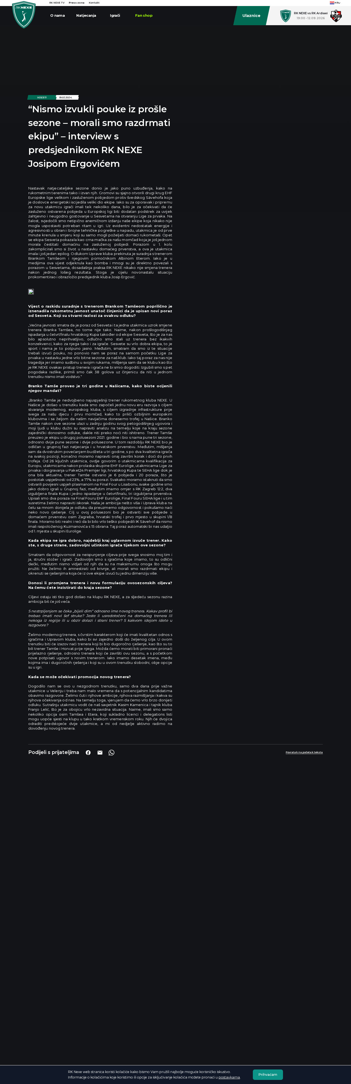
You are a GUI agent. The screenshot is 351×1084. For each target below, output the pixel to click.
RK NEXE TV (56, 2)
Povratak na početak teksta (304, 752)
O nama (57, 15)
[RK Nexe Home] (24, 15)
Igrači (115, 15)
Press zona (76, 2)
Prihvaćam (268, 1074)
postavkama (229, 1077)
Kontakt (94, 2)
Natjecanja (86, 15)
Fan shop (143, 15)
